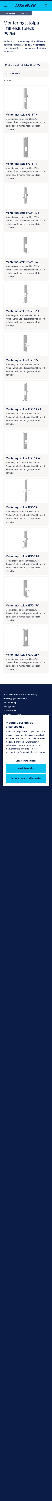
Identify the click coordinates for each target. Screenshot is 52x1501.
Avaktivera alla (26, 768)
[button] (25, 13)
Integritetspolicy (38, 752)
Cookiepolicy (24, 752)
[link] (11, 13)
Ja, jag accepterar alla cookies (26, 778)
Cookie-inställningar (26, 760)
